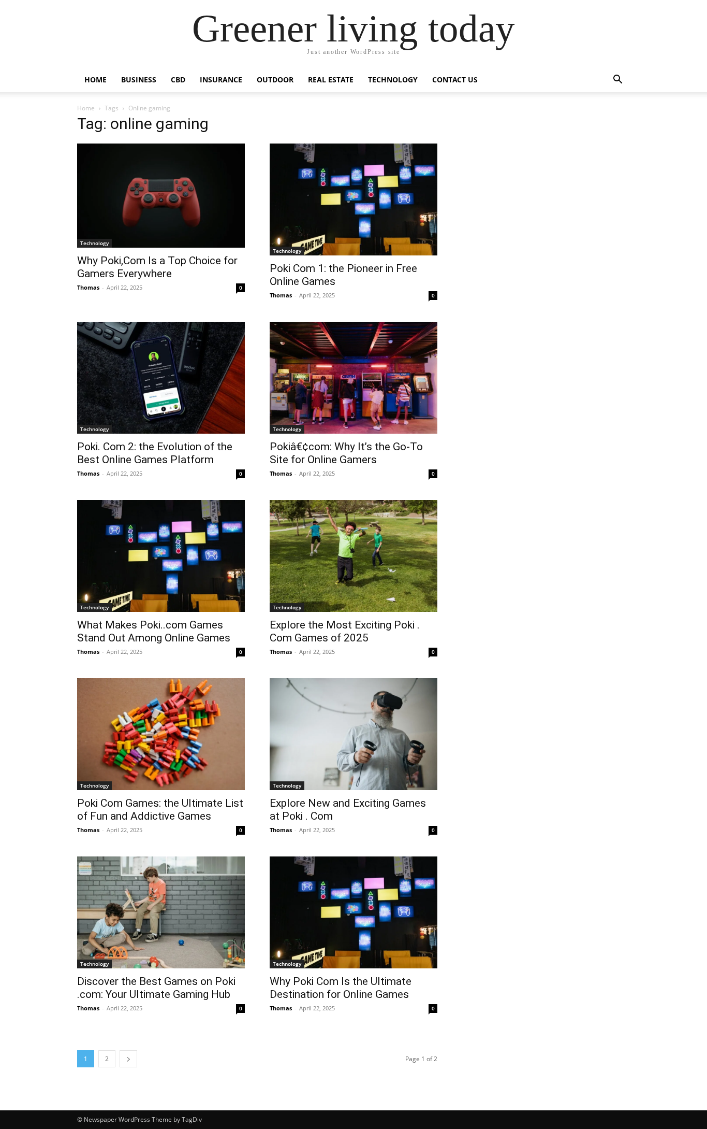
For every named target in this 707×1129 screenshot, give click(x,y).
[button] (617, 80)
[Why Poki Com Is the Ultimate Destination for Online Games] (353, 912)
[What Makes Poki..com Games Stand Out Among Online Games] (161, 556)
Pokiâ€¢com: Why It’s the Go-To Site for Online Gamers (346, 453)
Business (138, 79)
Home (95, 79)
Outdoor (275, 79)
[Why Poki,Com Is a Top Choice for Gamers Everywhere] (161, 196)
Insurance (221, 79)
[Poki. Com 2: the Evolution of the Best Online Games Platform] (161, 378)
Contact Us (455, 79)
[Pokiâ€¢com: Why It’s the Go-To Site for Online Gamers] (353, 378)
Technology (393, 79)
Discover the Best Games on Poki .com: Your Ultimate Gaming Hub (156, 988)
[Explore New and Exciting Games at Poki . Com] (353, 734)
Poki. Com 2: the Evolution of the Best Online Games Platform (154, 453)
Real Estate (331, 79)
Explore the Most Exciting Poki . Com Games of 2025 (345, 631)
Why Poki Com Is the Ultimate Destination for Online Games (340, 988)
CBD (178, 79)
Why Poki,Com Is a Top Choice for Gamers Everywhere (157, 267)
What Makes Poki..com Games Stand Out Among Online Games (153, 631)
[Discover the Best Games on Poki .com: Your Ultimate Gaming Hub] (161, 912)
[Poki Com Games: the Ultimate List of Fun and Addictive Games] (161, 734)
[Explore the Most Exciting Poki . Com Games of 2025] (353, 556)
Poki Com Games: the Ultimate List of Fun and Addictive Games (160, 809)
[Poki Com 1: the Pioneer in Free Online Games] (353, 199)
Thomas (88, 287)
